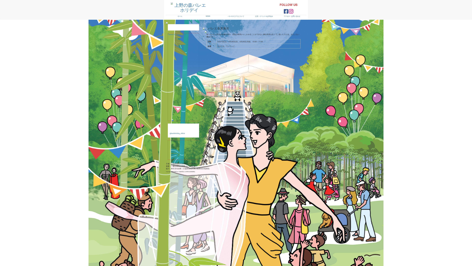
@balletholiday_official (177, 133)
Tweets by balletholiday (177, 34)
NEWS (208, 16)
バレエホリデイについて (236, 16)
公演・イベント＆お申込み (264, 16)
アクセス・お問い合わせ (292, 16)
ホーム (180, 16)
